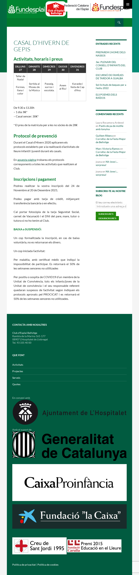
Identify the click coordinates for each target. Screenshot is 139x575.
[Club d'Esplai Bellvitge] (37, 10)
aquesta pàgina (26, 159)
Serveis (16, 377)
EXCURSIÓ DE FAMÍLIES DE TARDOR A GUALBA (109, 76)
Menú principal (127, 4)
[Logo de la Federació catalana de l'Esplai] (96, 7)
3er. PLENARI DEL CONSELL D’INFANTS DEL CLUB (111, 65)
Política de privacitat (24, 564)
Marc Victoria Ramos (108, 148)
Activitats (17, 364)
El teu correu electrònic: (109, 202)
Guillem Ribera (104, 135)
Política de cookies (47, 564)
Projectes (17, 371)
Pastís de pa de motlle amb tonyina (109, 127)
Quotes (16, 384)
